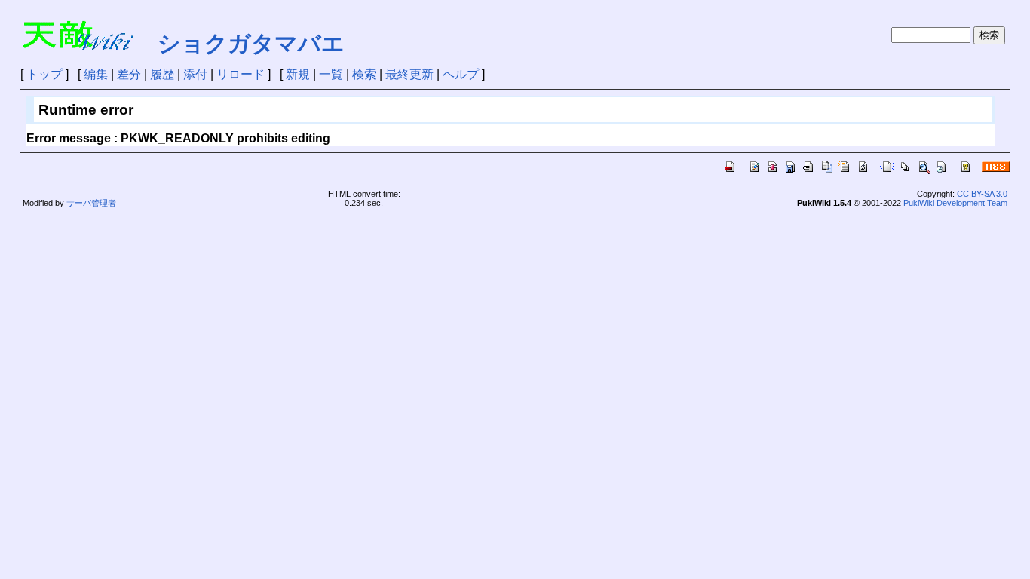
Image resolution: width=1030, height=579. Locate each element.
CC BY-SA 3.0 (982, 193)
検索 (364, 74)
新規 (298, 74)
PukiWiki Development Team (955, 202)
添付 (195, 74)
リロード (240, 74)
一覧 (331, 74)
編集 (96, 74)
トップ (44, 74)
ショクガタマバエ (251, 43)
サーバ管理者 (91, 202)
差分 (129, 74)
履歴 (162, 74)
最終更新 (409, 74)
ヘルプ (461, 74)
